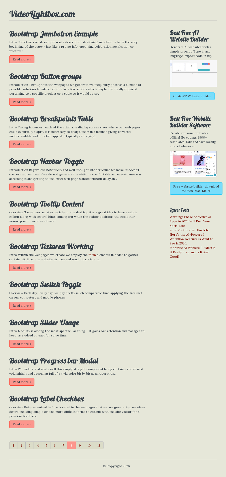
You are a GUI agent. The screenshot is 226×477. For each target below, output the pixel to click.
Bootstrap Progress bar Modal (53, 360)
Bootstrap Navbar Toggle (46, 161)
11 (98, 445)
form (92, 255)
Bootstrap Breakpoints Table (51, 118)
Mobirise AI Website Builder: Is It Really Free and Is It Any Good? (192, 252)
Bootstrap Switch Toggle (45, 284)
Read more (22, 59)
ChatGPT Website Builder (192, 96)
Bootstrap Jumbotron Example (53, 33)
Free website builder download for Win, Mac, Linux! (196, 188)
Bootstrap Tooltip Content (46, 203)
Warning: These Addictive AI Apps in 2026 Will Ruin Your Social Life (190, 221)
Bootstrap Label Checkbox (46, 398)
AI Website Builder (189, 36)
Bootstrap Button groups (45, 76)
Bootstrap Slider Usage (44, 322)
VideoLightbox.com (42, 13)
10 (89, 445)
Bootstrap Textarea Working (51, 246)
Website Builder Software (190, 122)
